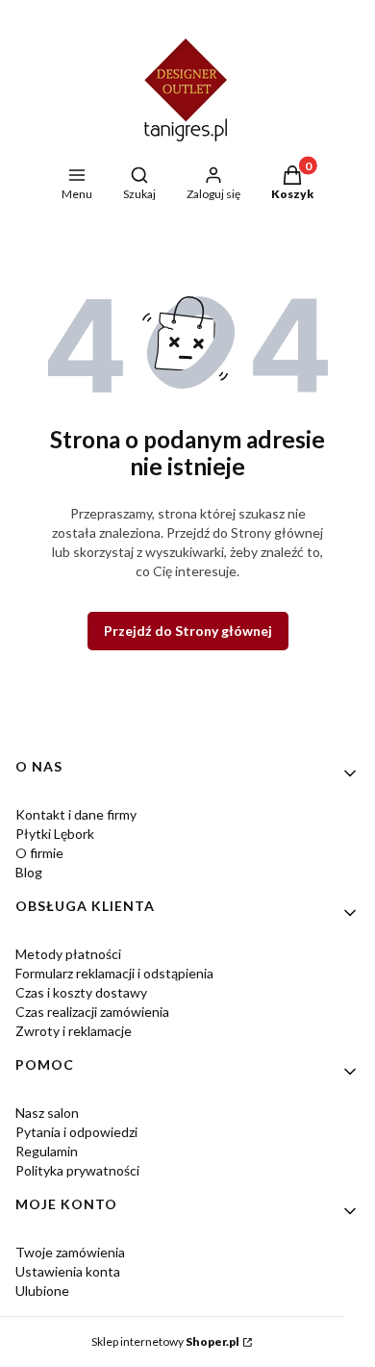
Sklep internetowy (165, 1341)
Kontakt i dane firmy (76, 814)
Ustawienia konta (67, 1271)
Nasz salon (47, 1112)
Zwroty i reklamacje (73, 1031)
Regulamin (46, 1151)
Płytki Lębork (54, 833)
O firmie (39, 853)
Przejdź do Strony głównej (188, 630)
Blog (28, 872)
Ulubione (42, 1290)
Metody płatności (68, 954)
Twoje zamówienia (70, 1252)
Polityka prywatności (77, 1170)
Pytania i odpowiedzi (76, 1132)
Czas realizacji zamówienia (92, 1011)
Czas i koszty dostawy (81, 992)
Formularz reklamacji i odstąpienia (114, 973)
